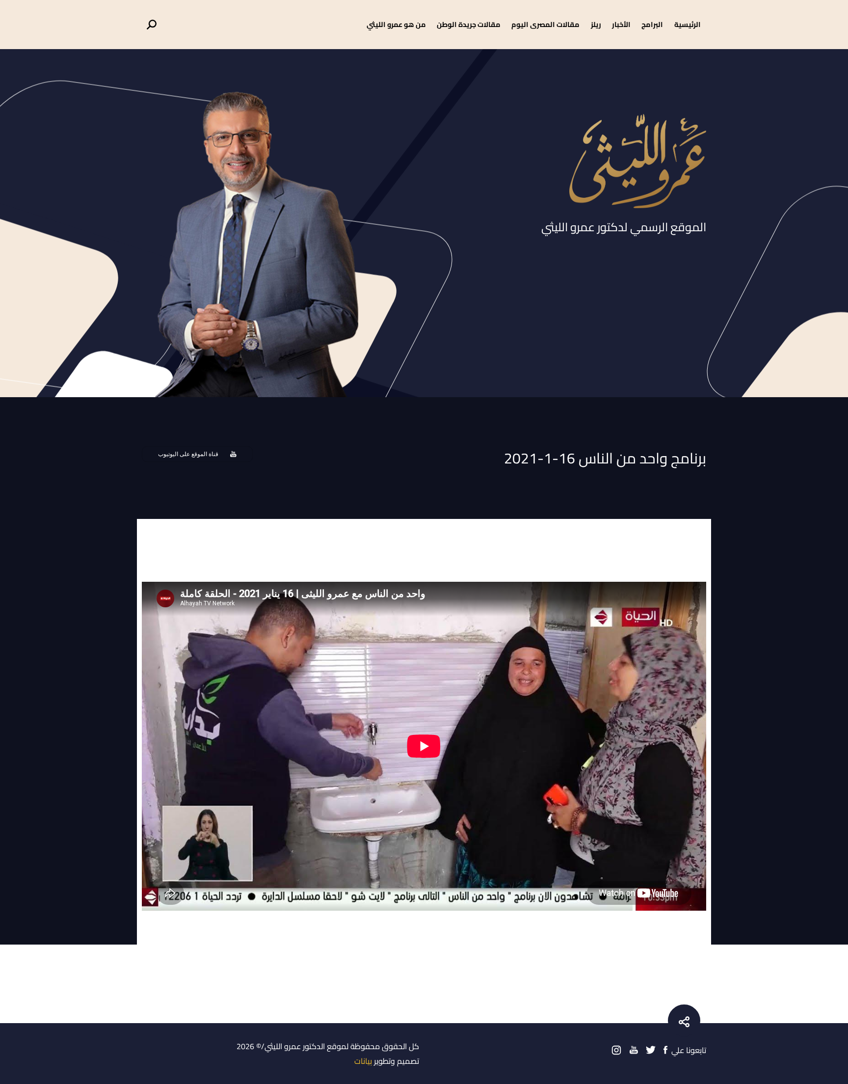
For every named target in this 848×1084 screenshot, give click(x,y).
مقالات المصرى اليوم (545, 24)
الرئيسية (687, 24)
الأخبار (621, 24)
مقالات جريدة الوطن (469, 24)
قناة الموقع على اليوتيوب (188, 454)
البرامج (652, 24)
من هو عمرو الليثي (396, 24)
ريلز (596, 24)
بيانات (363, 1061)
